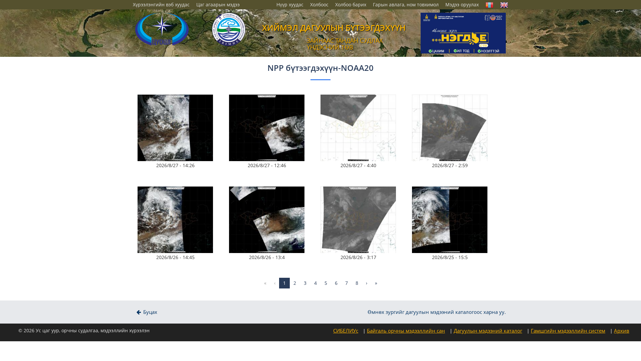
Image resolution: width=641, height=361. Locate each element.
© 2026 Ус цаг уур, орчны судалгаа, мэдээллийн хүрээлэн (84, 330)
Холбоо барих (350, 4)
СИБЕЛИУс (345, 330)
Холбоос (319, 4)
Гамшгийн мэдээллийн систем (568, 330)
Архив (621, 330)
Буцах (149, 312)
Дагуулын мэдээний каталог (488, 330)
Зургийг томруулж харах (177, 111)
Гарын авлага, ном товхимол (406, 4)
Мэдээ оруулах (462, 4)
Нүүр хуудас (289, 4)
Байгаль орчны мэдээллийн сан (406, 330)
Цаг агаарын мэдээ (218, 4)
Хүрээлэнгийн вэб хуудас (161, 4)
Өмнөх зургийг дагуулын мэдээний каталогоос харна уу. (437, 312)
